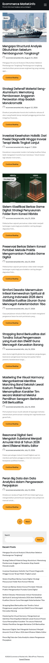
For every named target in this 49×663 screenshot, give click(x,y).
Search (7, 535)
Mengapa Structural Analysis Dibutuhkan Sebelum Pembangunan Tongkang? (22, 49)
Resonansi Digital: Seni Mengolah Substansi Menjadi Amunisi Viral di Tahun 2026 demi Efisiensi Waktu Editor (22, 440)
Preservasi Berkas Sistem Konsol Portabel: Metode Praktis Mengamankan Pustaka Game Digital (24, 252)
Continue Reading (12, 77)
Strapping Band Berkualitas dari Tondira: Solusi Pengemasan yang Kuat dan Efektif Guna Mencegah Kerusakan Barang (24, 339)
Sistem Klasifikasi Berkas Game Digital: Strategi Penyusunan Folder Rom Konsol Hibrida (24, 210)
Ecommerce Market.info (19, 4)
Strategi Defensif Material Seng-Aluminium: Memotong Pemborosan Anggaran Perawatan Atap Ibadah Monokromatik (24, 96)
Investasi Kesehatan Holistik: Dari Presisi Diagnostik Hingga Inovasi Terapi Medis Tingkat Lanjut (24, 139)
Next (28, 521)
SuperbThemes (24, 659)
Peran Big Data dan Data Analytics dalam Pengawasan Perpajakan (23, 481)
